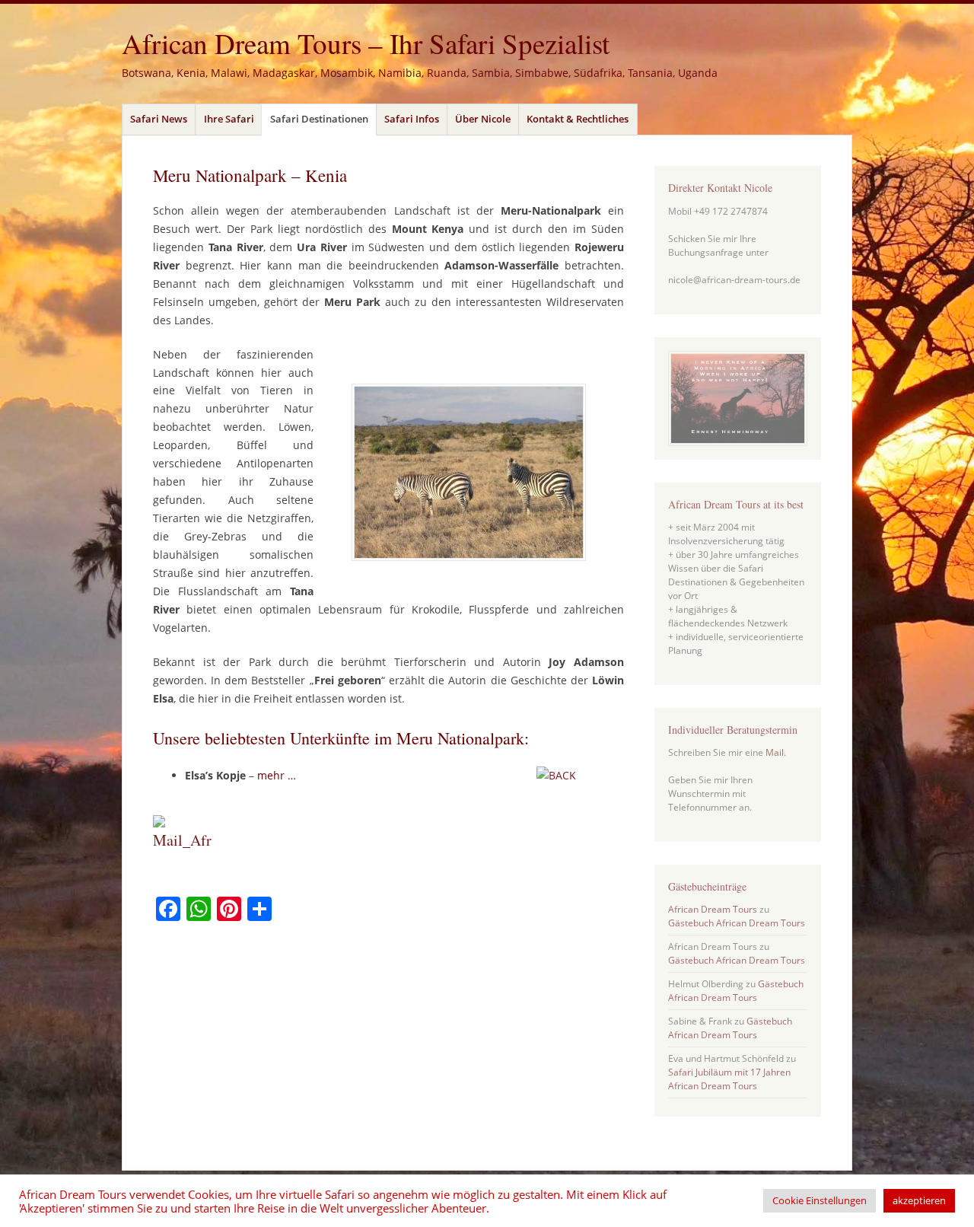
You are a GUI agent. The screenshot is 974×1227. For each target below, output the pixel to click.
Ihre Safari (229, 119)
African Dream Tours (712, 909)
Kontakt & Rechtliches (578, 119)
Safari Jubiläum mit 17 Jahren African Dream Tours (729, 1079)
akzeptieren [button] (919, 1200)
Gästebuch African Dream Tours (736, 922)
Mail (775, 752)
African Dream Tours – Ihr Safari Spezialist (366, 43)
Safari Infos (411, 119)
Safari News (158, 119)
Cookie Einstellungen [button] (819, 1200)
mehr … (278, 775)
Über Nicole (483, 119)
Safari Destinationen (319, 119)
